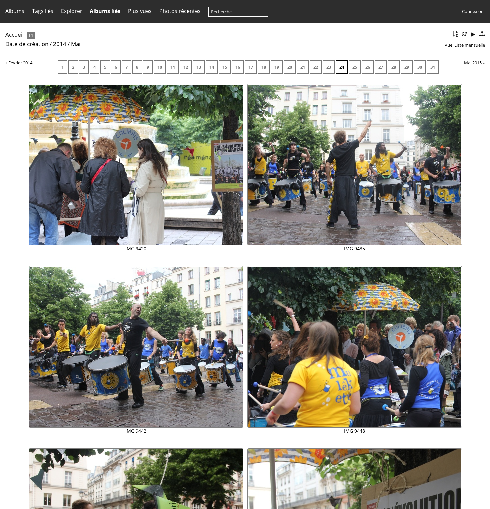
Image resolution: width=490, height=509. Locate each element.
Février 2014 (20, 63)
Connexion (473, 11)
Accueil (14, 34)
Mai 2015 (473, 63)
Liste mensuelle (469, 45)
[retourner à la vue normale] (482, 34)
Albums (14, 11)
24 (341, 67)
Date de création (26, 44)
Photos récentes (180, 11)
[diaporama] (473, 34)
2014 (59, 44)
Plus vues (140, 11)
